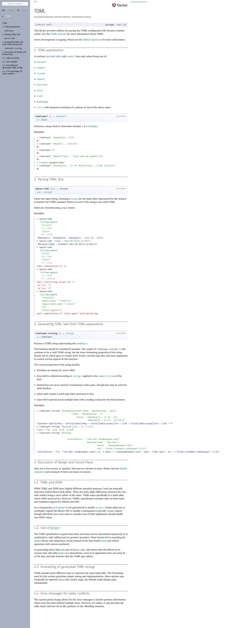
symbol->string (106, 376)
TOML (8, 16)
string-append (49, 222)
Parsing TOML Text (12, 35)
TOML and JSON (12, 58)
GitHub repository (92, 39)
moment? (41, 79)
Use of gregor (12, 62)
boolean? (42, 62)
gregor (63, 207)
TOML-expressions (12, 27)
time (100, 165)
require (40, 24)
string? (41, 73)
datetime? (42, 85)
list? (40, 107)
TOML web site (58, 33)
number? (41, 68)
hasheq (74, 199)
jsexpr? (99, 507)
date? (40, 90)
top (3, 10)
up (18, 10)
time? (40, 96)
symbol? (71, 56)
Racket (133, 2)
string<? (77, 376)
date (104, 540)
